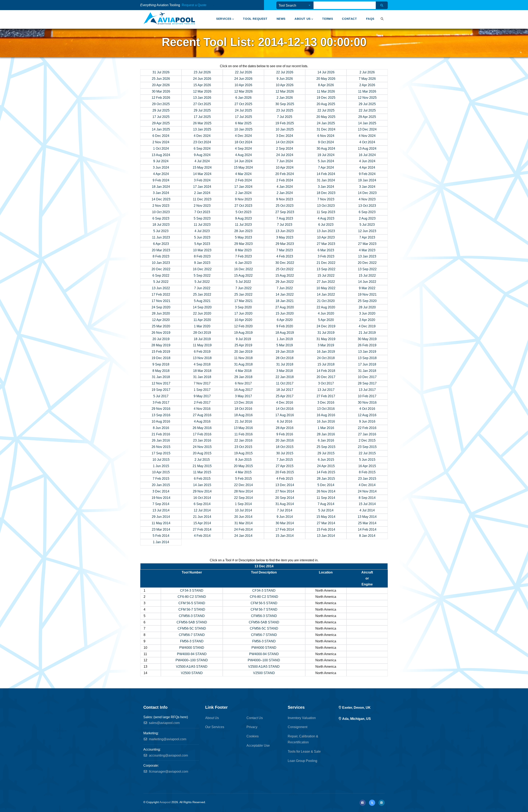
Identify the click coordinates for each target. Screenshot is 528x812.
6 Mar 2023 (326, 250)
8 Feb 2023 (161, 256)
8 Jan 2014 (367, 535)
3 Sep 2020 (243, 307)
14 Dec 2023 (367, 193)
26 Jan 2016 (161, 440)
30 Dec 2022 (284, 262)
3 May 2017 (243, 396)
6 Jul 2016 (284, 421)
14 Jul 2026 (326, 72)
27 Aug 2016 (202, 415)
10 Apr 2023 (326, 237)
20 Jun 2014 (243, 516)
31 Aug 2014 (284, 504)
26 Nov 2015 (161, 447)
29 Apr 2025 (367, 117)
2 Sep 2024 (284, 148)
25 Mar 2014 (367, 523)
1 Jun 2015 (161, 466)
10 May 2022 (325, 288)
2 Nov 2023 (160, 205)
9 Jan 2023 (202, 262)
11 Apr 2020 (202, 320)
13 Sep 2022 (326, 269)
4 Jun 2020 (326, 313)
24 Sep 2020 (161, 307)
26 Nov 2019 (161, 332)
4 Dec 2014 (367, 485)
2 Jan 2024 (202, 193)
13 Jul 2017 (326, 389)
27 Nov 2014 (284, 491)
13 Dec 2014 (284, 485)
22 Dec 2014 (243, 485)
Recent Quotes (220, 6)
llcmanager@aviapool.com (168, 771)
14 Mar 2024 (202, 174)
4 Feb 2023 (284, 256)
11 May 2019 (202, 345)
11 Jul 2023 (202, 224)
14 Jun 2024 (243, 161)
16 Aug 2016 (326, 415)
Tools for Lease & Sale (304, 751)
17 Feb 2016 (202, 434)
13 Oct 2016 (326, 408)
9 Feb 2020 (284, 326)
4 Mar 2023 (367, 250)
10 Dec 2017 (367, 377)
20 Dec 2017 (326, 377)
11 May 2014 (161, 523)
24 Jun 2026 (202, 78)
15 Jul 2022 (326, 275)
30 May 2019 (367, 339)
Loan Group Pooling (302, 761)
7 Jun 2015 (285, 459)
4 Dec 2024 (202, 135)
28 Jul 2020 (367, 307)
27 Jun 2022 (326, 281)
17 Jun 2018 (367, 364)
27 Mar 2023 (326, 244)
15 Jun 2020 (285, 313)
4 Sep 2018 (202, 364)
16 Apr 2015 (367, 466)
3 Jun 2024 (161, 167)
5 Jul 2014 (326, 510)
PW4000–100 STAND (192, 660)
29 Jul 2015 (326, 453)
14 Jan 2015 (202, 485)
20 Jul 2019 (161, 339)
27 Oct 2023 (243, 205)
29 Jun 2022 (285, 281)
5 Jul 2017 (161, 396)
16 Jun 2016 (326, 421)
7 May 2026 (367, 78)
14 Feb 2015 (326, 472)
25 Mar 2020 (161, 326)
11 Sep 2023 (326, 212)
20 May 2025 (325, 117)
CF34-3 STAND (191, 590)
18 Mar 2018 (202, 371)
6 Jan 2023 (243, 262)
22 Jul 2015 (367, 453)
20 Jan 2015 (161, 485)
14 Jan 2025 (367, 123)
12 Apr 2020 (161, 320)
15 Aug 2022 (243, 275)
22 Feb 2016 (367, 428)
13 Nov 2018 (202, 358)
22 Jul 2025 (326, 110)
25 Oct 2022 (284, 269)
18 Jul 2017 (284, 389)
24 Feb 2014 (243, 529)
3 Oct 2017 (326, 383)
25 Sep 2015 (326, 447)
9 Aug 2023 (243, 218)
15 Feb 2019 (161, 351)
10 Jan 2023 (161, 262)
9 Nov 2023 (243, 199)
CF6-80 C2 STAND (192, 596)
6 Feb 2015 (202, 478)
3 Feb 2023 (326, 256)
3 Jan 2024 (326, 186)
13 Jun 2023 (285, 231)
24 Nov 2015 (202, 447)
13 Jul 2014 (161, 510)
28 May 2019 (160, 345)
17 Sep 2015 (161, 453)
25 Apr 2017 (284, 396)
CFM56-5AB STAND (192, 622)
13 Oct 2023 (326, 205)
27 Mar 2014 (326, 523)
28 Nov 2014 (243, 491)
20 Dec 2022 (367, 262)
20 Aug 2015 (202, 453)
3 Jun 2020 (367, 313)
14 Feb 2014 (367, 529)
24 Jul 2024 (284, 155)
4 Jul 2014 (367, 510)
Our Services (214, 727)
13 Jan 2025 (202, 129)
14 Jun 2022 (367, 281)
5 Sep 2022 (202, 275)
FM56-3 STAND (192, 641)
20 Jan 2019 (243, 351)
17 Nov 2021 (161, 301)
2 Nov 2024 (160, 142)
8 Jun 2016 (161, 428)
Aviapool (165, 802)
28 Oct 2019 (202, 332)
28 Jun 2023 (243, 231)
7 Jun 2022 (202, 288)
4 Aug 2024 (243, 155)
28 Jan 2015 (326, 478)
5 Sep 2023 (202, 218)
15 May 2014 (325, 516)
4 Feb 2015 (284, 478)
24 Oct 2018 (326, 358)
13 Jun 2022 (161, 288)
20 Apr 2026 (161, 85)
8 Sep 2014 (367, 497)
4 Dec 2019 (367, 326)
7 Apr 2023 (367, 237)
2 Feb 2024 (243, 180)
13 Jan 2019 (367, 351)
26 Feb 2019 (367, 345)
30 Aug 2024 (326, 148)
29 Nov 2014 (202, 491)
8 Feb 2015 (367, 472)
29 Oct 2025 (161, 104)
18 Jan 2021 (285, 301)
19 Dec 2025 (326, 97)
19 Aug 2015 (243, 453)
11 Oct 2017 (284, 383)
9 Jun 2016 (367, 421)
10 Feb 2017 (367, 396)
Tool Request (255, 18)
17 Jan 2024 (202, 186)
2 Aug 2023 (367, 218)
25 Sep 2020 (367, 301)
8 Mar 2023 (243, 250)
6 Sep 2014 (202, 504)
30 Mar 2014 (285, 523)
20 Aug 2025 (326, 104)
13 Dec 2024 (367, 129)
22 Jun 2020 (202, 313)
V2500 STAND (192, 673)
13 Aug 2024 (367, 148)
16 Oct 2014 (202, 497)
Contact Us (254, 718)
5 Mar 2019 (284, 345)
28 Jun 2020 (161, 313)
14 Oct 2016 (284, 408)
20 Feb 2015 (284, 472)
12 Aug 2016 (367, 415)
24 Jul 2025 (243, 110)
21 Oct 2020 (326, 301)
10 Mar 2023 (202, 250)
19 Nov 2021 (367, 294)
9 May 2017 (202, 396)
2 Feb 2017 (202, 402)
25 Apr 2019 (243, 345)
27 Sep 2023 (284, 212)
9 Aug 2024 (202, 155)
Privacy (251, 727)
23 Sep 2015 (367, 447)
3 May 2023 (284, 237)
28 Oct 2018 (284, 358)
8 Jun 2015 (243, 459)
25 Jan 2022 (202, 294)
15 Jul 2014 (367, 504)
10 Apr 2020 (243, 320)
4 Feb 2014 (202, 535)
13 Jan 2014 (326, 535)
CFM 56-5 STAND (191, 603)
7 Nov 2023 (325, 199)
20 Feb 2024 (284, 174)
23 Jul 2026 (202, 72)
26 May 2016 (202, 428)
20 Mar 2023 (161, 250)
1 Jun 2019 (285, 339)
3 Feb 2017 (161, 402)
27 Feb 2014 (202, 529)
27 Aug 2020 (284, 307)
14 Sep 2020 (202, 307)
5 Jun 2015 (367, 459)
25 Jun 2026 (161, 78)
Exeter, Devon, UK (356, 707)
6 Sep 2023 (367, 212)
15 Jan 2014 (285, 535)
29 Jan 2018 (243, 377)
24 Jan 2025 (326, 123)
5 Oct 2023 (243, 212)
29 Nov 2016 (161, 408)
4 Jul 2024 (202, 161)
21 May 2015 (202, 466)
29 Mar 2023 (243, 244)
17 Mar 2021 (243, 301)
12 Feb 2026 (161, 97)
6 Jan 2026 (243, 97)
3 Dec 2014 (160, 491)
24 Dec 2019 (326, 326)
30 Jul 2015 (284, 453)
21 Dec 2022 (326, 262)
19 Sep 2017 (161, 389)
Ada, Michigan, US (356, 718)
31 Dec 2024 (326, 129)
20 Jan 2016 (285, 440)
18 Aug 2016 (243, 415)
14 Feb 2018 (326, 371)
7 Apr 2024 (326, 167)
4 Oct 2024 (367, 142)
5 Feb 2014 (161, 535)
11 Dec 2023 (202, 199)
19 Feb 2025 (284, 123)
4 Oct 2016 (367, 408)
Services (223, 18)
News (281, 18)
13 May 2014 (367, 516)
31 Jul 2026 (161, 72)
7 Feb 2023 (243, 256)
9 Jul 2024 (161, 161)
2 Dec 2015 (367, 440)
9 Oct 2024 (326, 142)
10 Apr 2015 (161, 472)
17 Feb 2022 (161, 294)
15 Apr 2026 (202, 85)
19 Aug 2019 (243, 332)
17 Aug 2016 (284, 415)
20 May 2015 (243, 466)
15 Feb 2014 (326, 529)
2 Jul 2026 (367, 72)
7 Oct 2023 (202, 212)
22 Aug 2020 (326, 307)
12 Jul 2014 (202, 510)
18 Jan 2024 (161, 186)
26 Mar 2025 (202, 123)
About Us (303, 18)
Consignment (297, 727)
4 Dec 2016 (284, 402)
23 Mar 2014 (161, 529)
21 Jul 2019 (367, 332)
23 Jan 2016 (202, 440)
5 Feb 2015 (243, 478)
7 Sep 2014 (160, 504)
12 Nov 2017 (161, 383)
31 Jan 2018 (367, 371)
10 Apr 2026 (243, 85)
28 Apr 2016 (284, 428)
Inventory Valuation (302, 718)
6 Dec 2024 (160, 135)
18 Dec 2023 (326, 193)
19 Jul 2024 (326, 155)
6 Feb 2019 (202, 351)
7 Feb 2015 (161, 478)
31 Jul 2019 (326, 332)
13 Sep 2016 (161, 415)
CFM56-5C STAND (192, 628)
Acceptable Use (258, 745)
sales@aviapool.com (164, 723)
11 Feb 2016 (243, 434)
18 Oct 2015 (284, 447)
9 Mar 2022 (367, 288)
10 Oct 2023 (161, 212)
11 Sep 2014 (326, 497)
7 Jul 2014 (284, 510)
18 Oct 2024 (243, 142)
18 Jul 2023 (161, 224)
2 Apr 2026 (367, 85)
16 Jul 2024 (367, 155)
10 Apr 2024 (284, 167)
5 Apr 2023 (202, 244)
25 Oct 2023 (284, 205)
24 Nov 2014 (367, 491)
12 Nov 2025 (367, 97)
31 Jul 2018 (284, 364)
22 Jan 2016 (243, 440)
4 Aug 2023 (326, 218)
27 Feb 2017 (326, 396)
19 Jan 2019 (285, 351)
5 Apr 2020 (326, 320)
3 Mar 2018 (284, 371)
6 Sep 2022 (160, 275)
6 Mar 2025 (243, 123)
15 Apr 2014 (202, 523)
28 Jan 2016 (326, 434)
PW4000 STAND (191, 647)
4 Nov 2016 (202, 408)
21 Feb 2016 (161, 434)
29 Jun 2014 (161, 516)
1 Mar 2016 (326, 428)
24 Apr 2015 (326, 466)
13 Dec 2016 (243, 402)
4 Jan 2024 (285, 186)
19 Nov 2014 (161, 497)
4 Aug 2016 (202, 421)
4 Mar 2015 (243, 472)
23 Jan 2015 (367, 478)
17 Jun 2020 (243, 313)
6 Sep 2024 (202, 148)
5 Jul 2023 (367, 224)
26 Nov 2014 (326, 491)
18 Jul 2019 (202, 339)
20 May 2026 (325, 78)
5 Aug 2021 (202, 301)
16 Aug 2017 (243, 389)
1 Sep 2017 (202, 389)
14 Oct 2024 (284, 142)
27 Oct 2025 (202, 104)
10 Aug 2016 (161, 421)
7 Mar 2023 (284, 250)
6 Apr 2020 (285, 320)
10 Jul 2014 (243, 510)
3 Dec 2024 (284, 135)
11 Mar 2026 (326, 91)
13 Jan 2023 (367, 256)
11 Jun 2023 (161, 237)
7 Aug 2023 (284, 218)
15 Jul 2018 (326, 364)
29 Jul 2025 (367, 104)
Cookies (252, 736)
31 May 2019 (325, 339)
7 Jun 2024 (285, 161)
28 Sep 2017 (367, 383)
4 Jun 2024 (367, 161)
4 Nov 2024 (367, 135)
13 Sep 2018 (367, 358)
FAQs (370, 18)
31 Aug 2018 (243, 364)
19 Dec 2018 (161, 358)
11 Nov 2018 (243, 358)
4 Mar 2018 (243, 371)
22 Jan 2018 (285, 377)
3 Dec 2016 (325, 402)
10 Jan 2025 (243, 129)
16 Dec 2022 (202, 269)
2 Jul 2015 (202, 459)
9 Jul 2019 (243, 339)
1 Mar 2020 (202, 326)
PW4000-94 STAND (192, 654)
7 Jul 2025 (284, 117)
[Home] (169, 18)
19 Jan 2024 (367, 180)
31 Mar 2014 (243, 523)
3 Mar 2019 (326, 345)
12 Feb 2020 (243, 326)
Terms (327, 18)
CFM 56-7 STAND (191, 609)
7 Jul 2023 (284, 224)
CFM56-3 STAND (192, 616)
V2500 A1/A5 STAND (191, 666)
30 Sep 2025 (284, 104)
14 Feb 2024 (326, 174)
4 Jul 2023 (202, 231)
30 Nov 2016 (367, 402)
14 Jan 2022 (285, 294)
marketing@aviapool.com (167, 739)
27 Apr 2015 (284, 466)
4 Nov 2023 (367, 199)
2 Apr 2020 (367, 320)
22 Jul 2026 (243, 72)
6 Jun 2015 (326, 459)
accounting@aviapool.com (168, 755)
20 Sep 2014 (284, 497)
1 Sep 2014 (243, 504)
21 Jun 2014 (202, 516)
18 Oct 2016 (243, 408)
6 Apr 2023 (161, 244)
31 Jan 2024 (326, 180)
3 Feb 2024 (202, 180)
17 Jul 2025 (161, 117)
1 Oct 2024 (161, 148)
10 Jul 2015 (161, 459)
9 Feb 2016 (284, 434)
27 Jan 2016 (367, 434)
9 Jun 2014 (285, 516)
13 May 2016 (243, 428)
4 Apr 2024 (367, 167)
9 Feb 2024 (367, 174)
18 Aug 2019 (284, 332)
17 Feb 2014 (284, 529)
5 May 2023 (243, 237)
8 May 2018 (161, 371)
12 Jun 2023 (367, 231)
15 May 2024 (202, 167)
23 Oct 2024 (202, 142)
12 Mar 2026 (202, 91)
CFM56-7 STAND (192, 635)
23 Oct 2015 (243, 447)
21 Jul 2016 (243, 421)
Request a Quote (194, 5)
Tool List (211, 6)
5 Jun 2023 (202, 237)
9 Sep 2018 (160, 364)
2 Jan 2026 (285, 97)
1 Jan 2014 (161, 542)
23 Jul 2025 (284, 110)
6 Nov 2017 (243, 383)
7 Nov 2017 (202, 383)
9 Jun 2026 (285, 78)
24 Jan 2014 (243, 535)
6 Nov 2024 (325, 135)
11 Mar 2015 (202, 472)
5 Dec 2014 (325, 485)
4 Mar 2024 (243, 174)
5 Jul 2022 (161, 281)
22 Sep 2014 (243, 497)
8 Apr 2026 (326, 85)
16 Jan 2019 (326, 351)
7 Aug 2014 (326, 504)
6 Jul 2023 (326, 224)
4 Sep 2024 (243, 148)
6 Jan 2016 (326, 440)
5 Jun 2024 (326, 161)
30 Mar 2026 (161, 91)
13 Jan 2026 (202, 97)
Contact (349, 18)
